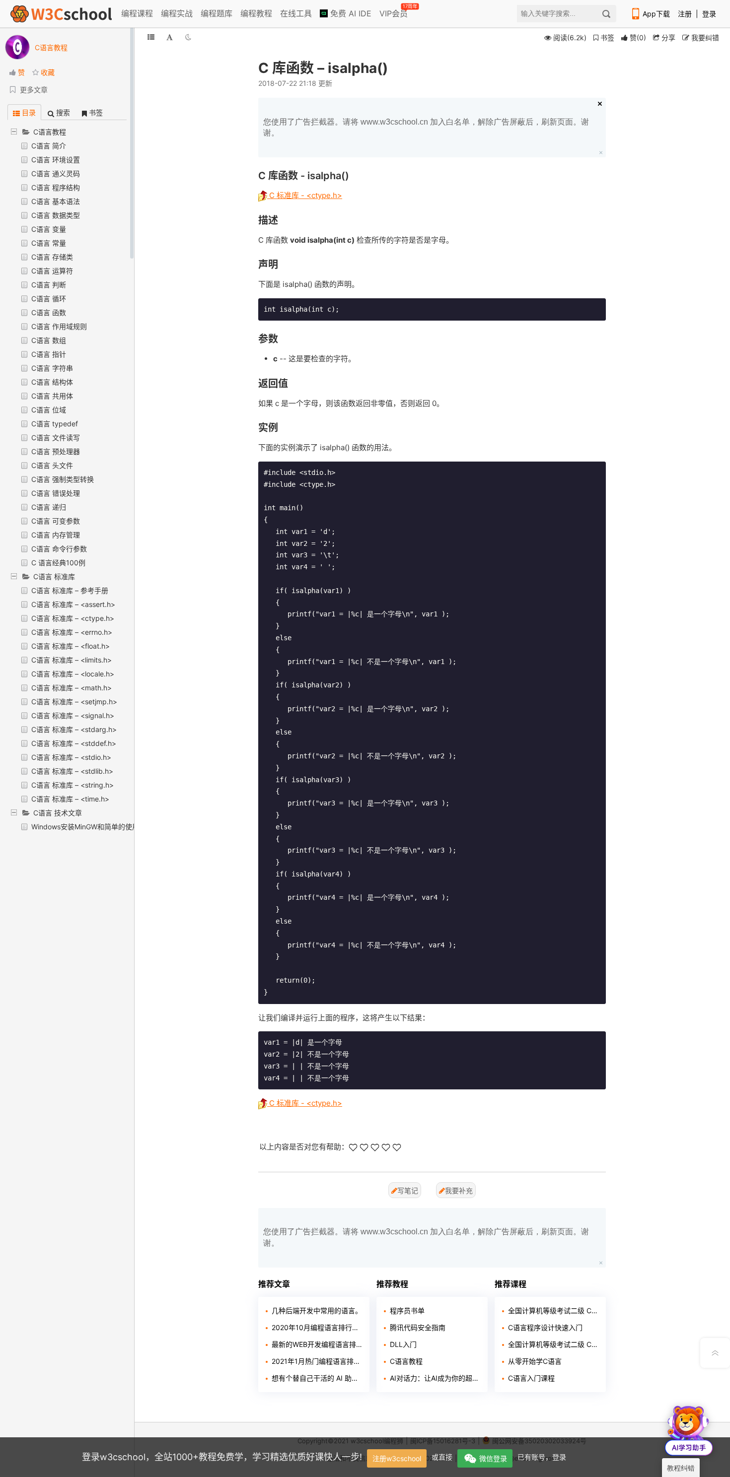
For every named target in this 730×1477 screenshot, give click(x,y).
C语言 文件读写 (55, 437)
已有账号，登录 (541, 1457)
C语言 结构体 (52, 382)
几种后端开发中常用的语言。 (317, 1310)
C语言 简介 (48, 145)
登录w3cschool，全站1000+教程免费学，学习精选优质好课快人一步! (222, 1457)
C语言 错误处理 (55, 493)
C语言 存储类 (52, 257)
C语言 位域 (48, 409)
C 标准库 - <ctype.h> (304, 195)
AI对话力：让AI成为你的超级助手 (435, 1378)
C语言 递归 (48, 507)
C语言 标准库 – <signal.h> (72, 715)
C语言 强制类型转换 (62, 479)
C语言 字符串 (52, 368)
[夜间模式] (188, 37)
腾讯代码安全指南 (417, 1327)
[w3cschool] (61, 13)
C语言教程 (406, 1361)
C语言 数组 (48, 340)
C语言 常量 (48, 243)
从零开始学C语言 (535, 1361)
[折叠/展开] (151, 37)
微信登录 (493, 1458)
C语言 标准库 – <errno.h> (71, 632)
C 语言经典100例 (58, 562)
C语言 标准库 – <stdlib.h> (72, 771)
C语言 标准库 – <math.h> (71, 687)
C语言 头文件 (52, 465)
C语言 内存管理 (55, 535)
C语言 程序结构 (55, 187)
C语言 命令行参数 (59, 548)
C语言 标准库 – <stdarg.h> (74, 729)
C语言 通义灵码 (55, 173)
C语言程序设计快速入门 (545, 1327)
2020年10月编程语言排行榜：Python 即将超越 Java (317, 1327)
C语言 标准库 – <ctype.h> (72, 618)
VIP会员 (394, 11)
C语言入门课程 (531, 1378)
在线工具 (296, 13)
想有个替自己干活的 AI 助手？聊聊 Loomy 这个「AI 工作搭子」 (317, 1378)
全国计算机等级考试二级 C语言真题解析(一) (553, 1344)
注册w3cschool (396, 1458)
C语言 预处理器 (55, 451)
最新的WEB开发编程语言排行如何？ (317, 1344)
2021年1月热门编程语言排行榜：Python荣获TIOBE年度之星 (317, 1361)
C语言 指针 (48, 354)
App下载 (656, 13)
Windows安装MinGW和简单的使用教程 (92, 826)
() (638, 37)
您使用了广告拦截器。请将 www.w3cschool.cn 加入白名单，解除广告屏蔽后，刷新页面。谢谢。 (426, 127)
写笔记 (407, 1190)
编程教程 (256, 13)
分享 (667, 37)
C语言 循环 (48, 298)
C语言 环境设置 (55, 159)
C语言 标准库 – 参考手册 (69, 590)
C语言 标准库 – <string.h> (72, 785)
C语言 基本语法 (55, 201)
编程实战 (177, 13)
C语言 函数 (48, 312)
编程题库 (216, 13)
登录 (709, 13)
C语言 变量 (48, 229)
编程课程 (137, 13)
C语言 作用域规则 (59, 326)
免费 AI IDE (349, 13)
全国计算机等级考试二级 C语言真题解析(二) (553, 1310)
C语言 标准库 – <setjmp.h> (74, 701)
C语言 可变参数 (55, 521)
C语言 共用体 (52, 396)
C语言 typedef (54, 423)
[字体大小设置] (169, 37)
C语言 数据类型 (55, 215)
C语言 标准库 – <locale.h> (72, 674)
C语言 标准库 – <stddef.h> (73, 743)
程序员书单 (407, 1310)
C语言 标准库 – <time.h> (70, 799)
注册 (685, 13)
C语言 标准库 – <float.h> (70, 646)
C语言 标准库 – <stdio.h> (71, 757)
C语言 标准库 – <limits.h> (71, 660)
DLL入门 (403, 1344)
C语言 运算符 (52, 271)
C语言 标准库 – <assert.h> (73, 604)
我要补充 (459, 1190)
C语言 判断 (48, 284)
